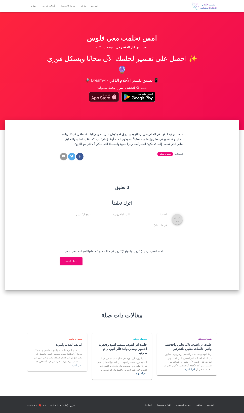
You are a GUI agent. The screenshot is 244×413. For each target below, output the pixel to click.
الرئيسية (95, 6)
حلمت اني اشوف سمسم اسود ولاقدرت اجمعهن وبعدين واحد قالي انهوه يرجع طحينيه (123, 348)
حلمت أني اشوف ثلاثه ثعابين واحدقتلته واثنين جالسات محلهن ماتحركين (188, 346)
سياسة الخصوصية (68, 6)
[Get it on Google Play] (138, 97)
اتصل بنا (33, 6)
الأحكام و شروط (49, 6)
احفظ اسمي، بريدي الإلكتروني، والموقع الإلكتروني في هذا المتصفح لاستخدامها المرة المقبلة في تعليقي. (113, 251)
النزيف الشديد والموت (68, 344)
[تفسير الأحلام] (204, 6)
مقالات (83, 6)
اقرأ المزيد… (189, 369)
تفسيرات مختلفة (165, 154)
